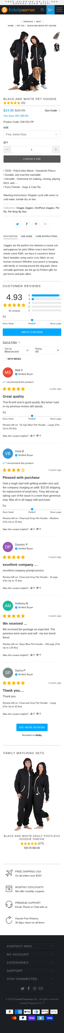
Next (39, 22)
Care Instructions (46, 236)
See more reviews (32, 727)
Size (6, 127)
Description (10, 236)
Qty (5, 142)
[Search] (43, 9)
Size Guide (51, 110)
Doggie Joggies (25, 208)
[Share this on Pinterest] (36, 224)
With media (14, 359)
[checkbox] (17, 359)
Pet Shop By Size (17, 211)
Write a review (32, 332)
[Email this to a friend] (45, 224)
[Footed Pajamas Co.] (17, 10)
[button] (14, 103)
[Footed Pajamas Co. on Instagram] (35, 989)
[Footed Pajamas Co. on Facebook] (28, 989)
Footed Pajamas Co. (26, 999)
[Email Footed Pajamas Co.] (41, 989)
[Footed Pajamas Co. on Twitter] (22, 989)
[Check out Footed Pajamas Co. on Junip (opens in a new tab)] (38, 735)
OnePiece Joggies (44, 208)
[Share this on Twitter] (18, 224)
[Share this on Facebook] (27, 224)
